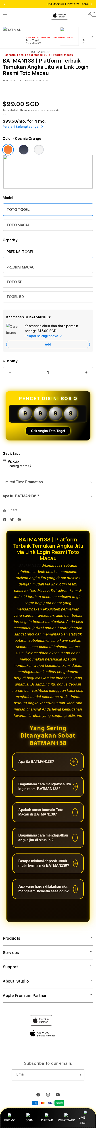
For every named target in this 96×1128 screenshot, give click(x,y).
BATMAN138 (30, 565)
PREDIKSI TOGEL (20, 252)
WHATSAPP (66, 1120)
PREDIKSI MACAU (20, 267)
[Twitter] (13, 521)
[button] (48, 482)
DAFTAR (47, 1120)
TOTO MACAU (18, 225)
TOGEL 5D (15, 297)
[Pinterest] (20, 521)
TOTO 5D (14, 282)
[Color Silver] (39, 150)
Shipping (25, 110)
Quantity (10, 361)
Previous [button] (4, 4)
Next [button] (92, 4)
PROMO (10, 1120)
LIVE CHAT (83, 1120)
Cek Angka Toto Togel (48, 431)
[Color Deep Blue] (24, 150)
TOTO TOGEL (18, 210)
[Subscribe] (79, 1074)
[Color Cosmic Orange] (8, 149)
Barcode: (29, 80)
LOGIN (28, 1120)
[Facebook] (6, 521)
